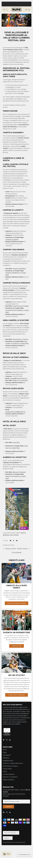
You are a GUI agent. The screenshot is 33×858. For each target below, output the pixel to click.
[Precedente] (4, 4)
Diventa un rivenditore (10, 777)
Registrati (8, 806)
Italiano (6, 838)
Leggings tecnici (8, 760)
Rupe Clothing (10, 842)
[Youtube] (3, 739)
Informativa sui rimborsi (10, 766)
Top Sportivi (6, 755)
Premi (5, 771)
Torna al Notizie (16, 552)
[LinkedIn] (9, 739)
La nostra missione (8, 774)
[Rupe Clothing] (16, 9)
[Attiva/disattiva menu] (4, 9)
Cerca (5, 749)
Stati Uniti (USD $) (10, 833)
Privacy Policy (7, 769)
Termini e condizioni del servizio (13, 763)
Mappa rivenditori (8, 779)
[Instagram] (6, 739)
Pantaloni (6, 758)
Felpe (5, 752)
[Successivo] (29, 4)
